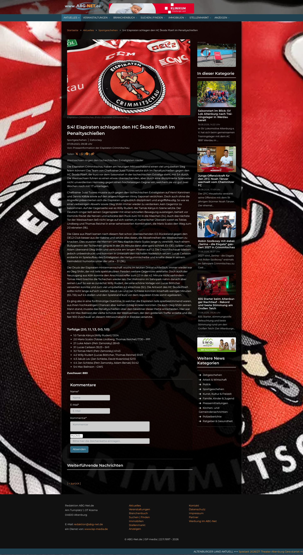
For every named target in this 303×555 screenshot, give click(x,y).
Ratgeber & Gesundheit (218, 421)
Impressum (196, 513)
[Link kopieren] (92, 154)
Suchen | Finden (139, 517)
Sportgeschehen (108, 30)
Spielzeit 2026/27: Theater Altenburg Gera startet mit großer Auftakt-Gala (225, 551)
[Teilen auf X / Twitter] (76, 154)
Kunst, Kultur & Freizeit (217, 393)
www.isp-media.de (96, 529)
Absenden (79, 449)
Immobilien (136, 521)
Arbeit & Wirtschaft (215, 379)
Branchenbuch (138, 513)
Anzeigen (135, 528)
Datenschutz (197, 509)
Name (74, 391)
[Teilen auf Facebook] (87, 154)
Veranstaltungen (139, 509)
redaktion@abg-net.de (88, 524)
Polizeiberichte (212, 416)
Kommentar (78, 418)
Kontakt (194, 505)
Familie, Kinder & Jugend (218, 398)
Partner (193, 517)
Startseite (72, 30)
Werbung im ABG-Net (203, 521)
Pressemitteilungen (215, 403)
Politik (207, 384)
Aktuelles (88, 30)
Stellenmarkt (137, 525)
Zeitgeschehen (212, 374)
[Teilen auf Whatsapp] (81, 154)
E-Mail (74, 404)
